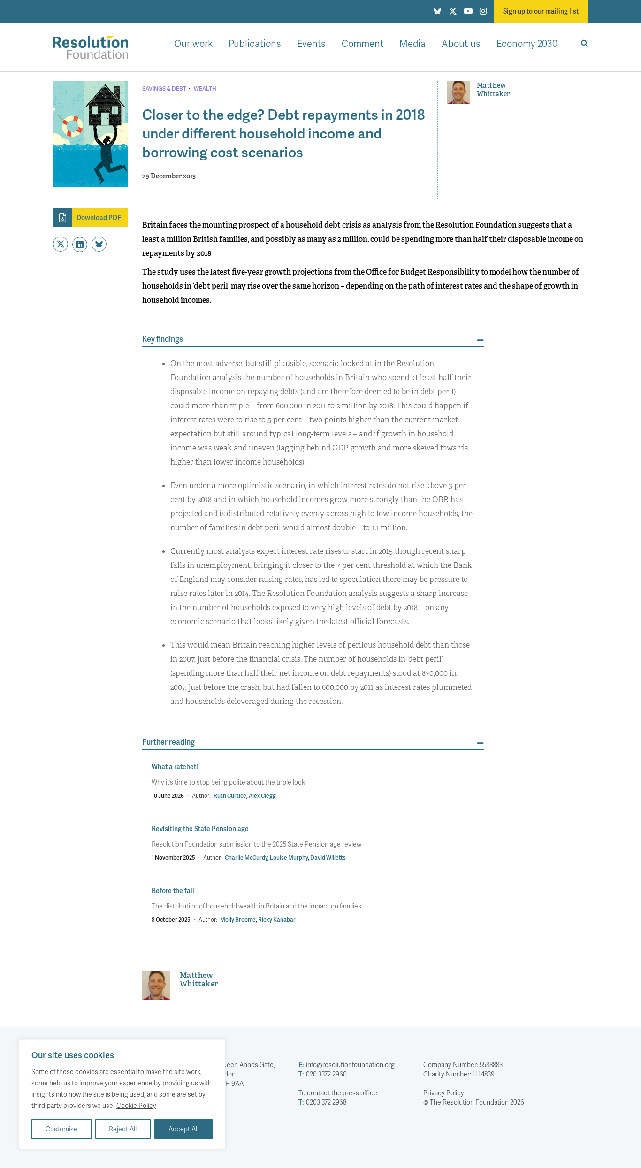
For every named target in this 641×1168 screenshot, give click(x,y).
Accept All (183, 1128)
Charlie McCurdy (246, 858)
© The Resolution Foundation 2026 (473, 1102)
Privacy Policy (443, 1092)
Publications (255, 43)
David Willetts (328, 858)
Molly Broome (238, 920)
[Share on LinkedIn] (79, 244)
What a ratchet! (175, 766)
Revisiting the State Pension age (200, 828)
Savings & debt (164, 88)
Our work (193, 43)
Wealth (205, 88)
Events (311, 43)
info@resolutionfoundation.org (346, 1064)
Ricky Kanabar (277, 920)
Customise (61, 1128)
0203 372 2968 (322, 1102)
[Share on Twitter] (60, 244)
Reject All (123, 1128)
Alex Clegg (262, 796)
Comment (362, 43)
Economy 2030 (526, 43)
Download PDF (98, 217)
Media (412, 43)
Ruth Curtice (230, 796)
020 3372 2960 (322, 1073)
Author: (201, 796)
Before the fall (173, 890)
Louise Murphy (289, 858)
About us (461, 43)
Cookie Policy (136, 1105)
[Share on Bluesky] (99, 244)
